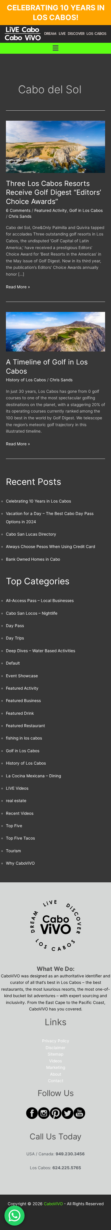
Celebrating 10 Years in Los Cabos (38, 501)
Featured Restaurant (25, 725)
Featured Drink (20, 713)
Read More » (18, 286)
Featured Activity (50, 210)
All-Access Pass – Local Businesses (40, 600)
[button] (55, 48)
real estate (16, 800)
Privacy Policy (55, 1040)
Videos (55, 1061)
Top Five (14, 825)
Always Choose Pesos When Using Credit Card (50, 546)
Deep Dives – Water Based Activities (40, 650)
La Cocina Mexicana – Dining (33, 775)
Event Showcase (22, 675)
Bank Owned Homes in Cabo (33, 559)
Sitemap (55, 1054)
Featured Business (23, 700)
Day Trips (15, 638)
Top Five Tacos (20, 838)
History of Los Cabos (26, 379)
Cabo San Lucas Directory (31, 534)
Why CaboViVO (20, 863)
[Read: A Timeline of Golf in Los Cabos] (55, 331)
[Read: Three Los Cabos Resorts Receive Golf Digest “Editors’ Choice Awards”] (55, 146)
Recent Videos (19, 813)
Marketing (55, 1067)
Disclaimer (55, 1047)
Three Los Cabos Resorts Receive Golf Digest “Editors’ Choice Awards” (53, 192)
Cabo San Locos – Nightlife (31, 613)
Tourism (13, 850)
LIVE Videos (17, 788)
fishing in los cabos (24, 738)
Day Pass (15, 625)
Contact (55, 1080)
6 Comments (18, 210)
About (55, 1074)
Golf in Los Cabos (86, 210)
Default (13, 663)
